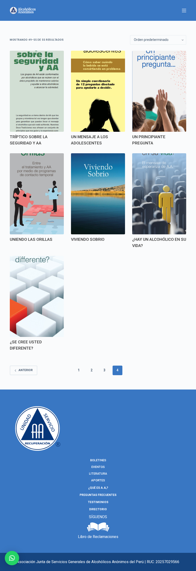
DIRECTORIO (98, 509)
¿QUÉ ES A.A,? (98, 487)
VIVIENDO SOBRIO (87, 239)
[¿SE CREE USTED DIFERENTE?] (37, 296)
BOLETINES (98, 460)
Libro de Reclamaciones (98, 536)
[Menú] (184, 10)
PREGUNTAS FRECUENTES (98, 495)
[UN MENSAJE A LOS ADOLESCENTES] (98, 91)
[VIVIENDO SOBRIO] (98, 193)
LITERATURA (98, 473)
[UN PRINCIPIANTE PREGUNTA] (159, 91)
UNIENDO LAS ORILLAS (31, 239)
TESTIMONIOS (98, 502)
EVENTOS (98, 467)
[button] (12, 558)
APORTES (98, 480)
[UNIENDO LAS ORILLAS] (37, 193)
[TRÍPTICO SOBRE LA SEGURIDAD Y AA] (37, 91)
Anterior (25, 370)
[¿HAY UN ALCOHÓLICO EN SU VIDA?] (159, 193)
